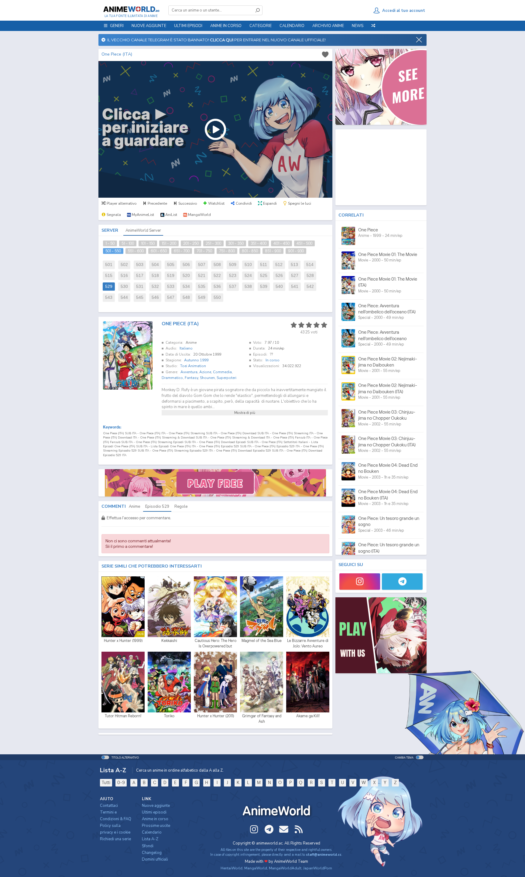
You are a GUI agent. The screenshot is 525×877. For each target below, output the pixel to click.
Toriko (169, 716)
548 (186, 297)
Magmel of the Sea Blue (262, 640)
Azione (205, 372)
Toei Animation (193, 365)
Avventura (188, 372)
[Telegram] (402, 581)
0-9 (121, 782)
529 (108, 286)
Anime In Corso (226, 26)
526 (279, 275)
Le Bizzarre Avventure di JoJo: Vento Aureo (307, 643)
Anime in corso (155, 819)
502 (124, 264)
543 (108, 297)
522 (217, 275)
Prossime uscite (156, 825)
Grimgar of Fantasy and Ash (261, 719)
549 (201, 297)
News (357, 26)
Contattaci (109, 805)
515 (108, 275)
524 (248, 275)
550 (217, 297)
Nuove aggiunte (149, 26)
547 (170, 297)
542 (310, 286)
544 (124, 297)
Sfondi (147, 846)
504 (155, 264)
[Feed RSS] (299, 829)
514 (310, 264)
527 (294, 275)
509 (232, 264)
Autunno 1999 (196, 360)
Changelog (152, 852)
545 (139, 297)
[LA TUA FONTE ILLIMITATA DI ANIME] (131, 9)
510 (248, 264)
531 (139, 286)
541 (294, 286)
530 (124, 286)
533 (170, 286)
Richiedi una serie (115, 839)
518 (155, 275)
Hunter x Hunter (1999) (123, 640)
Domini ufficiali (155, 859)
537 (232, 286)
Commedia (222, 372)
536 (217, 286)
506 (186, 264)
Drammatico (172, 377)
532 (155, 286)
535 (201, 286)
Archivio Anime (328, 26)
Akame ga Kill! (308, 716)
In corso (273, 360)
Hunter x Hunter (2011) (215, 716)
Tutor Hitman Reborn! (123, 716)
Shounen (207, 377)
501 (108, 264)
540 (279, 286)
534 (186, 286)
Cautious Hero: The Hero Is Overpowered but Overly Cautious (215, 643)
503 (139, 264)
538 (248, 286)
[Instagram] (359, 581)
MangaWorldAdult (285, 868)
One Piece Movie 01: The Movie (387, 254)
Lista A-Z (150, 839)
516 (124, 275)
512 (279, 264)
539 (263, 286)
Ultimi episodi (188, 26)
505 (170, 264)
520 (186, 275)
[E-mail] (284, 829)
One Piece (368, 229)
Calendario (292, 26)
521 (201, 275)
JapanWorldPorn (317, 868)
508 (217, 264)
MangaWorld (255, 868)
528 (310, 275)
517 (139, 275)
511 (263, 264)
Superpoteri (226, 377)
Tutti (106, 782)
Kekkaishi (169, 640)
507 (201, 264)
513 (294, 264)
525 (263, 275)
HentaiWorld (231, 868)
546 (155, 297)
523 (232, 275)
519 (170, 275)
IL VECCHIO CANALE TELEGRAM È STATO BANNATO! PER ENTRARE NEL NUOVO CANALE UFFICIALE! (215, 39)
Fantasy (191, 377)
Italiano (186, 348)
